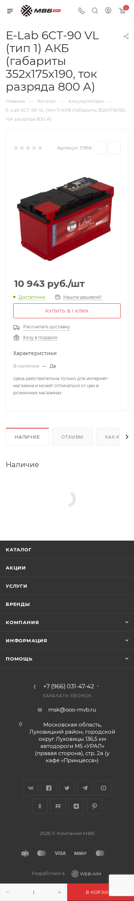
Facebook (48, 788)
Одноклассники (40, 806)
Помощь (19, 659)
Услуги (17, 586)
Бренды (18, 604)
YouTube (103, 788)
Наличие (27, 437)
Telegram (85, 788)
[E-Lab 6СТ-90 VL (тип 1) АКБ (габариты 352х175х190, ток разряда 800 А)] (67, 216)
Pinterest (94, 806)
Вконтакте (30, 788)
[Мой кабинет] (108, 11)
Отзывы (72, 437)
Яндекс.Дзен (76, 806)
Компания (22, 622)
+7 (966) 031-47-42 (68, 686)
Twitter (67, 788)
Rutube (58, 806)
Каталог (19, 549)
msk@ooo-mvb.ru (72, 709)
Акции (16, 568)
